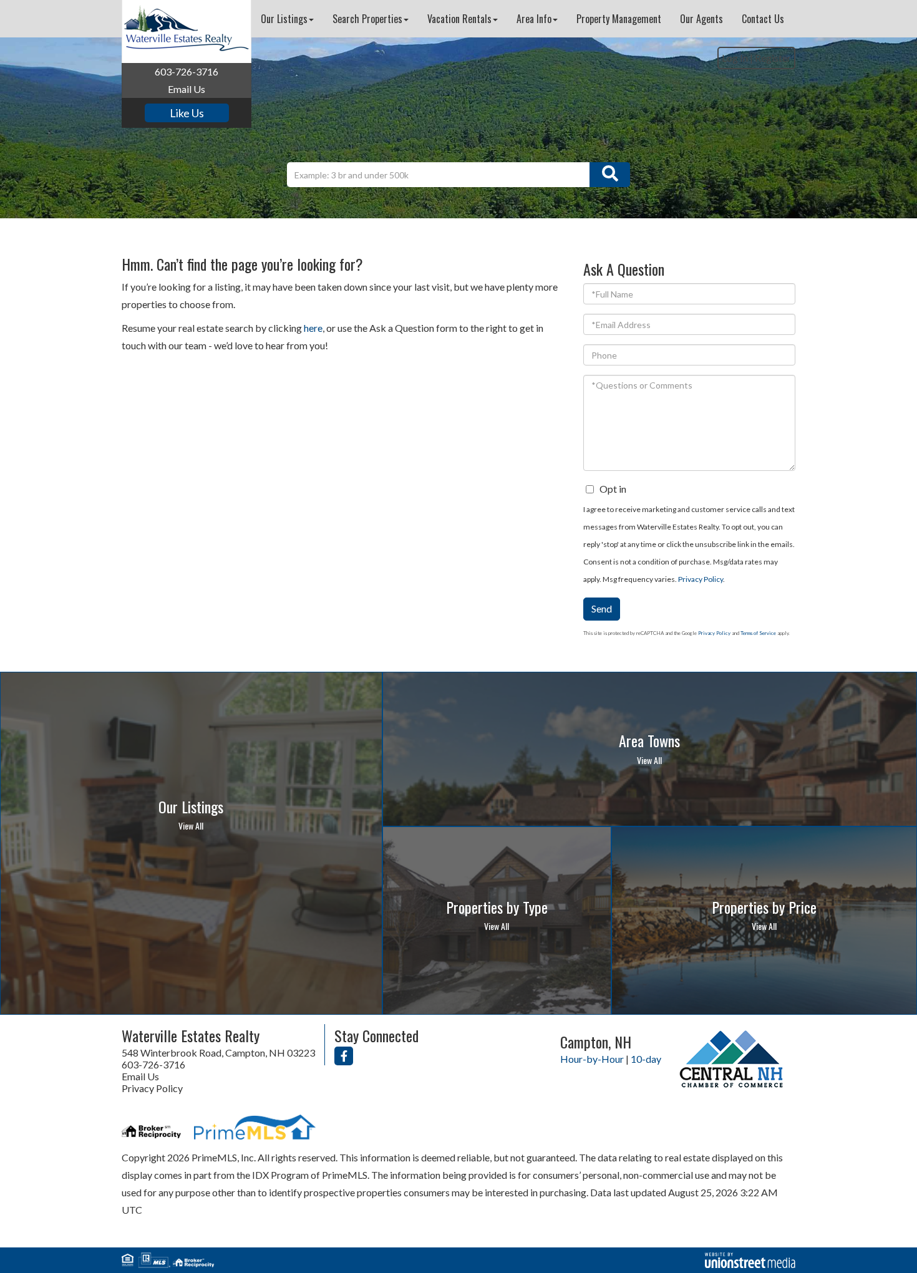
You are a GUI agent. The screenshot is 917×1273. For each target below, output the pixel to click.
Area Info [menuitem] (534, 18)
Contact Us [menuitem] (763, 18)
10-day (646, 1059)
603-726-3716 (186, 71)
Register (773, 58)
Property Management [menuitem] (618, 18)
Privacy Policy (700, 579)
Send (601, 608)
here (313, 328)
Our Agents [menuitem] (701, 18)
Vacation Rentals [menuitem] (459, 18)
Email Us (186, 89)
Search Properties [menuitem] (367, 18)
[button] (610, 174)
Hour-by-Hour (592, 1059)
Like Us (187, 113)
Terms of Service (758, 633)
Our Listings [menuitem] (284, 18)
